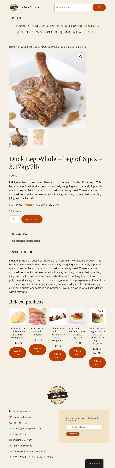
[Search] (99, 8)
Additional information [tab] (26, 240)
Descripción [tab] (19, 234)
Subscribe (72, 433)
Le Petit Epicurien (30, 7)
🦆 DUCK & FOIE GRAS (28, 47)
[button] (80, 56)
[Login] (11, 38)
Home (12, 47)
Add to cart (32, 219)
